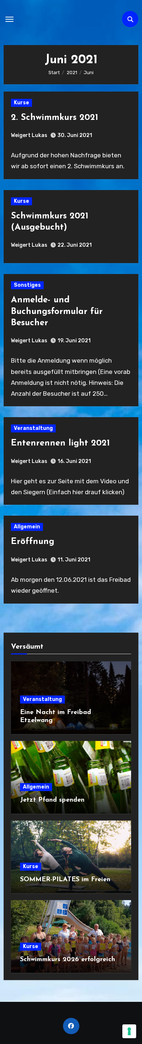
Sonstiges (27, 285)
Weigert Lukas (29, 135)
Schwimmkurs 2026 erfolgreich (67, 959)
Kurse (21, 103)
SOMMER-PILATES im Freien (65, 879)
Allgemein (27, 527)
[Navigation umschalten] (9, 19)
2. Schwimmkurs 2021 (54, 117)
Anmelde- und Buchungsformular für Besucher (57, 311)
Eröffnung (32, 541)
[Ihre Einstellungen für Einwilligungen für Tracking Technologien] (129, 1031)
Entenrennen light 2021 (60, 443)
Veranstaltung (33, 428)
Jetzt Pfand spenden (52, 800)
